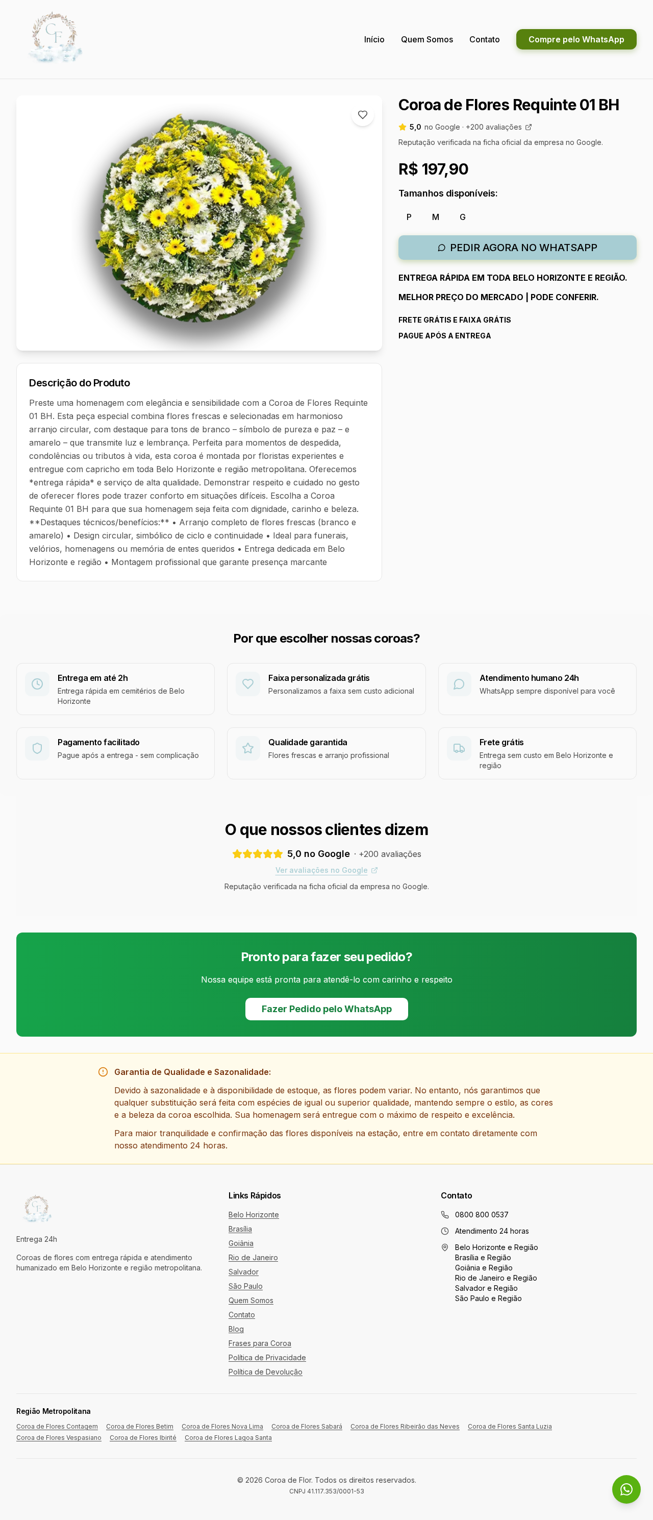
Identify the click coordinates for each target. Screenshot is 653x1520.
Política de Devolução (266, 1371)
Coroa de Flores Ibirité (143, 1437)
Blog (236, 1329)
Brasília (240, 1228)
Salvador (244, 1271)
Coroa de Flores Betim (139, 1426)
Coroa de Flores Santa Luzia (510, 1426)
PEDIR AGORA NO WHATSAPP (523, 247)
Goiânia (241, 1243)
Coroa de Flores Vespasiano (59, 1437)
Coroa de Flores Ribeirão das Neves (405, 1426)
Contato (484, 39)
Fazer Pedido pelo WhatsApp (327, 1008)
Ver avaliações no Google (321, 870)
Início (374, 39)
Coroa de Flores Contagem (57, 1426)
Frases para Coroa (260, 1343)
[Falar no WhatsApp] (626, 1489)
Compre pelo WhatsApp (576, 39)
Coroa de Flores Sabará (306, 1426)
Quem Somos (427, 39)
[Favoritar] (362, 115)
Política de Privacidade (267, 1357)
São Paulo (246, 1286)
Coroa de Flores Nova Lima (222, 1426)
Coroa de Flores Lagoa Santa (228, 1437)
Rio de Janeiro (253, 1257)
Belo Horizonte (254, 1214)
